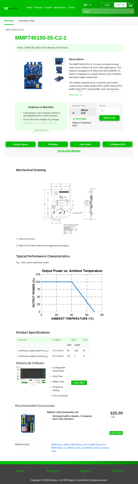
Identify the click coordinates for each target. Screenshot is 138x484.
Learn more (116, 433)
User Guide (85, 144)
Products (52, 471)
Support (85, 471)
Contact (117, 471)
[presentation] (51, 74)
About (20, 471)
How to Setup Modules (68, 151)
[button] (59, 61)
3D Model (53, 144)
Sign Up (120, 5)
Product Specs (20, 144)
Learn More (79, 383)
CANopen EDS (117, 144)
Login (107, 5)
